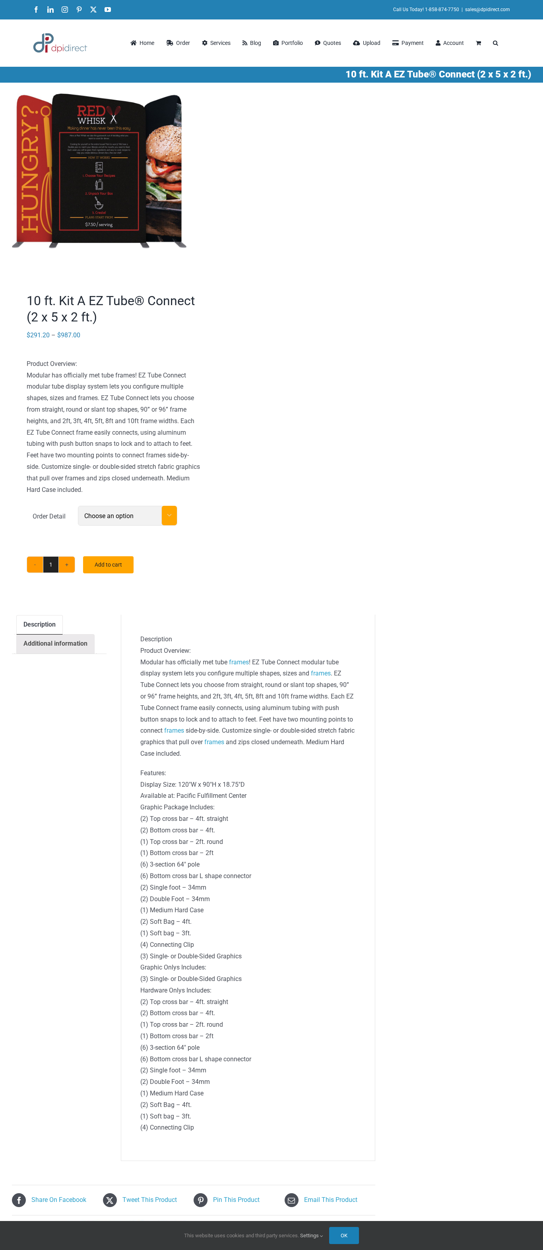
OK (344, 1235)
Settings (310, 1235)
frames (239, 662)
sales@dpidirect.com (487, 9)
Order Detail (49, 516)
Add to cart (108, 564)
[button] (495, 42)
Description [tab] (39, 624)
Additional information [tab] (55, 643)
